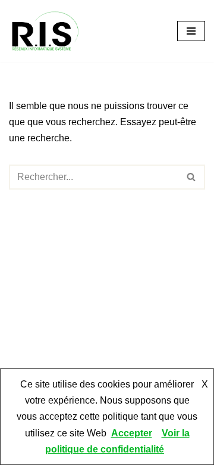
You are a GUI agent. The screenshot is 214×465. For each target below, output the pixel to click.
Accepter (131, 433)
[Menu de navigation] (191, 31)
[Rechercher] (191, 177)
